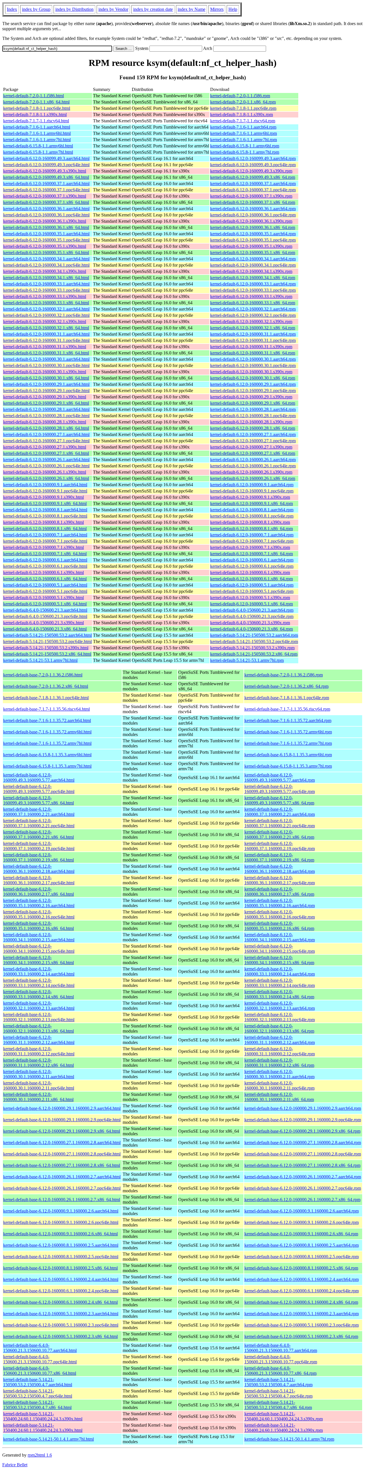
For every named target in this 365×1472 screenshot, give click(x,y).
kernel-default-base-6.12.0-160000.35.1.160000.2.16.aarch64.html (38, 903)
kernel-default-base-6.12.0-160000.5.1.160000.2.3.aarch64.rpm (301, 1313)
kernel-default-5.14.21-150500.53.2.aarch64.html (47, 635)
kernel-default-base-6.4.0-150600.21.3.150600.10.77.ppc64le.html (40, 1359)
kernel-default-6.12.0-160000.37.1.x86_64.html (46, 202)
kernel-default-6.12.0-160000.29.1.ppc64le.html (46, 390)
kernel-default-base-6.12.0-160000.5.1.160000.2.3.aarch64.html (60, 1313)
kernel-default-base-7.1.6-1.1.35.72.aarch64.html (47, 720)
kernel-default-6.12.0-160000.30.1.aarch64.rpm (253, 359)
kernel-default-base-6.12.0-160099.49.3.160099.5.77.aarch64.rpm (279, 777)
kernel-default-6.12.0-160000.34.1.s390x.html (44, 271)
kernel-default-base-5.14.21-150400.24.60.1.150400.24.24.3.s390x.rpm (283, 1416)
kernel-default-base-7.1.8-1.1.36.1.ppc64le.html (46, 697)
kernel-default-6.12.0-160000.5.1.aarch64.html (45, 585)
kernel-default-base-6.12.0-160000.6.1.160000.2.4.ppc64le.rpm (301, 1290)
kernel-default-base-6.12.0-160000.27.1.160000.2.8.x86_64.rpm (302, 1165)
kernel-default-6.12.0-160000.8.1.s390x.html (43, 522)
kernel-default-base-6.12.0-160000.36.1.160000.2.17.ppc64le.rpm (279, 880)
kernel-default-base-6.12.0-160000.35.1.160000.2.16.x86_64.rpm (279, 926)
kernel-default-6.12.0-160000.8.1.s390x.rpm (250, 522)
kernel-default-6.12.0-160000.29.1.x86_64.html (46, 403)
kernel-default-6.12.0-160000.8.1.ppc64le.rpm (251, 516)
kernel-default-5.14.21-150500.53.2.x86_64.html (47, 654)
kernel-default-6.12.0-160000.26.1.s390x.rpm (251, 472)
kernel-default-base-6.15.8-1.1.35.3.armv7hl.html (47, 766)
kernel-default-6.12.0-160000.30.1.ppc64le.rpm (253, 365)
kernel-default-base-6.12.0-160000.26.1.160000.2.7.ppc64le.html (62, 1188)
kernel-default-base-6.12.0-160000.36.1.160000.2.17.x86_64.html (38, 892)
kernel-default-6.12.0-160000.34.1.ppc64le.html (46, 265)
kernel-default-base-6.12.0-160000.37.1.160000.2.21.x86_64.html (38, 835)
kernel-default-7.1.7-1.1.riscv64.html (36, 120)
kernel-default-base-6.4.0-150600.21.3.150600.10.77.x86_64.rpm (280, 1371)
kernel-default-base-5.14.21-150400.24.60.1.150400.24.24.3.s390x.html (42, 1416)
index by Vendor (113, 9)
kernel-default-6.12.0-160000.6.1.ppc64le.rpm (251, 566)
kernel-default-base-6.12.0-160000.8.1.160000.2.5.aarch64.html (60, 1245)
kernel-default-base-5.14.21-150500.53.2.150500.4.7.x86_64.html (37, 1405)
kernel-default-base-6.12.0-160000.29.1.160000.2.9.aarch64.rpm (302, 1108)
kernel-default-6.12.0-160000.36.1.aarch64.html (46, 208)
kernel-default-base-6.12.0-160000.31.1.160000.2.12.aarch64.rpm (279, 1040)
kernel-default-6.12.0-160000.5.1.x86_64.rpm (251, 603)
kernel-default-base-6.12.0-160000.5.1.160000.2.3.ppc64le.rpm (301, 1325)
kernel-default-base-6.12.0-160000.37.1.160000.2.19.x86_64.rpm (279, 857)
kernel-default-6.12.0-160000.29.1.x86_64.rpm (252, 403)
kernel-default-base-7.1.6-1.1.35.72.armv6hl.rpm (288, 731)
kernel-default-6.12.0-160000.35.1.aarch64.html (46, 233)
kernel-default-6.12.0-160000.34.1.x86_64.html (46, 277)
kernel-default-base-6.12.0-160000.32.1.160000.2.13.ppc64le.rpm (279, 1017)
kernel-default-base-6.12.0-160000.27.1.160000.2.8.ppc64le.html (62, 1153)
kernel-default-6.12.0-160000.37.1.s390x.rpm (251, 196)
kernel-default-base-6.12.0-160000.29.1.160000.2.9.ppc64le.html (62, 1119)
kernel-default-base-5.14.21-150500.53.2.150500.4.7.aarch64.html (37, 1382)
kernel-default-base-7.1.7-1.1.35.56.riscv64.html (46, 709)
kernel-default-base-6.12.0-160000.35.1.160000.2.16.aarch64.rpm (279, 903)
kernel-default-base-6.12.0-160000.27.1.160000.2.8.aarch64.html (62, 1142)
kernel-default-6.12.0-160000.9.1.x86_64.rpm (251, 503)
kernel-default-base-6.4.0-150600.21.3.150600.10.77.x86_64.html (39, 1371)
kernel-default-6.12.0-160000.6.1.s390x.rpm (250, 572)
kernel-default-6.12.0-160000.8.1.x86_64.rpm (251, 528)
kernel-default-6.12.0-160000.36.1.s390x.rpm (251, 221)
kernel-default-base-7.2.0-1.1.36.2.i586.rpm (283, 674)
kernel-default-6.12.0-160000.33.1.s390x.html (44, 296)
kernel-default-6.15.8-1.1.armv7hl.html (38, 152)
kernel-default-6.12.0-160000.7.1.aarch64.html (45, 534)
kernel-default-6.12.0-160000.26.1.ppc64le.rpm (253, 465)
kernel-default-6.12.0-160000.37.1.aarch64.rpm (253, 183)
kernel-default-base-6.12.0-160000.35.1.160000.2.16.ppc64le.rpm (279, 914)
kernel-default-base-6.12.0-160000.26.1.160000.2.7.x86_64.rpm (302, 1199)
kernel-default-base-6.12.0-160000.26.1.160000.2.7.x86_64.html (61, 1199)
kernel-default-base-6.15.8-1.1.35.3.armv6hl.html (47, 754)
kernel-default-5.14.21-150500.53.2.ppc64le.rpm (254, 641)
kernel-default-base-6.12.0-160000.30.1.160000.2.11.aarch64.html (38, 1074)
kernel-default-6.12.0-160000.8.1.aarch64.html (45, 509)
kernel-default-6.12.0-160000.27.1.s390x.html (44, 447)
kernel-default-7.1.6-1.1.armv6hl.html (37, 133)
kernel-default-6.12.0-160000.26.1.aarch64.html (46, 459)
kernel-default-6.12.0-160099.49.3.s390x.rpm (251, 171)
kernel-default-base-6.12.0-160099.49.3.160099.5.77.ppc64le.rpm (279, 789)
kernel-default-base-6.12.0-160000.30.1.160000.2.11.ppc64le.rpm (279, 1085)
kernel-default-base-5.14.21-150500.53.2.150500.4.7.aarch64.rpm (278, 1382)
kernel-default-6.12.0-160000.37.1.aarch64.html (46, 183)
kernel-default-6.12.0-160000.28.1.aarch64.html (46, 409)
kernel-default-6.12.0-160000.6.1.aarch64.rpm (251, 559)
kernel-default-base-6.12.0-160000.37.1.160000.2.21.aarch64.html (38, 812)
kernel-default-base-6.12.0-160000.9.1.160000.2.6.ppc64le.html (60, 1222)
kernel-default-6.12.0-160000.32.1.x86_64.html (46, 327)
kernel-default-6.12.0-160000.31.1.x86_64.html (46, 352)
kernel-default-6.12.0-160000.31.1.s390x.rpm (251, 346)
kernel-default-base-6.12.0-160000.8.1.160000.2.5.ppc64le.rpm (301, 1256)
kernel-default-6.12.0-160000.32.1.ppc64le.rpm (253, 315)
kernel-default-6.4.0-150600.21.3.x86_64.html (45, 628)
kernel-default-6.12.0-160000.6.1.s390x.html (43, 572)
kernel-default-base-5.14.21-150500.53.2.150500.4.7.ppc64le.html (37, 1393)
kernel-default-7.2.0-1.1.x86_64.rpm (243, 102)
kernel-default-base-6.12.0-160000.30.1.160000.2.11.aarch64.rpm (279, 1074)
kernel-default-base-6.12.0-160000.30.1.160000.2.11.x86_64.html (38, 1097)
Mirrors (217, 9)
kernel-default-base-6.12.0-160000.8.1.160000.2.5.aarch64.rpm (301, 1245)
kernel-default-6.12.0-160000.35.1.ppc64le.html (46, 240)
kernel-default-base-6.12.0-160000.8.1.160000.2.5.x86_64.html (60, 1268)
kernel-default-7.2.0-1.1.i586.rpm (240, 95)
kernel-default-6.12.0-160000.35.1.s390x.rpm (251, 246)
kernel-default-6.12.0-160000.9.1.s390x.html (43, 497)
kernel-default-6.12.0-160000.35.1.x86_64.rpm (252, 252)
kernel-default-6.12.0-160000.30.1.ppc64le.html (46, 365)
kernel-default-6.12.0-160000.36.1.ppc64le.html (46, 214)
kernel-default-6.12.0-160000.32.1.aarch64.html (46, 309)
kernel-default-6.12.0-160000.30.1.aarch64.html (46, 359)
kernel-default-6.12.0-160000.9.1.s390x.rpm (250, 497)
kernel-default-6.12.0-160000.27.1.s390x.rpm (251, 447)
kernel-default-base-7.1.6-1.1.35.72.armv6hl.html (47, 731)
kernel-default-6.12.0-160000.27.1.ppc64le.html (46, 440)
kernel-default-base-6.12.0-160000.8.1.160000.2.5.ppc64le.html (60, 1256)
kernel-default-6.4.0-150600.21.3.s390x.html (43, 622)
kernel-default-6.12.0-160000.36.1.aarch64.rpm (253, 208)
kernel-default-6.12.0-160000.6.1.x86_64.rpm (251, 578)
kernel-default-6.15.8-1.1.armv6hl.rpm (244, 145)
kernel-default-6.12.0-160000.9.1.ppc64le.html (45, 490)
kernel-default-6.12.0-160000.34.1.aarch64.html (46, 258)
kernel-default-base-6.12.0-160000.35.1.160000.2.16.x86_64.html (38, 926)
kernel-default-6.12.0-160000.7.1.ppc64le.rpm (251, 541)
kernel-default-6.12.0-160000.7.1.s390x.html (43, 547)
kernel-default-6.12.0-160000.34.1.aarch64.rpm (253, 258)
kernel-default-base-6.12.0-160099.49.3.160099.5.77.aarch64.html (38, 777)
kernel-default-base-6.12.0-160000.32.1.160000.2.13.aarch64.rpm (279, 1006)
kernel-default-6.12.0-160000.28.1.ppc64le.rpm (253, 415)
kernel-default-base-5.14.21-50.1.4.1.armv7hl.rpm (289, 1439)
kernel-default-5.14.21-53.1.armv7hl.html (40, 660)
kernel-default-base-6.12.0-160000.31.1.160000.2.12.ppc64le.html (38, 1051)
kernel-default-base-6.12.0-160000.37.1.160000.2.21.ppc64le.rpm (279, 823)
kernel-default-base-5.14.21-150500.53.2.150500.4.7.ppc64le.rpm (278, 1393)
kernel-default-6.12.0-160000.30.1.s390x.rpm (251, 371)
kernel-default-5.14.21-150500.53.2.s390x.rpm (252, 647)
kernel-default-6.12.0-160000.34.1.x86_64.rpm (252, 277)
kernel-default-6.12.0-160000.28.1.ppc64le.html (46, 415)
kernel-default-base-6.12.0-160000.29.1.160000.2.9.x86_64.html (61, 1131)
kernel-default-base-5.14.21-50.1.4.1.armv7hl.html (48, 1439)
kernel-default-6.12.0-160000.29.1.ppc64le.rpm (253, 390)
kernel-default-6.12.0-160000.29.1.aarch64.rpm (253, 384)
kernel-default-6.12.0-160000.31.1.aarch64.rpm (253, 334)
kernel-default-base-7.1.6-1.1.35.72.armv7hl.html (47, 743)
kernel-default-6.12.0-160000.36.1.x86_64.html (46, 227)
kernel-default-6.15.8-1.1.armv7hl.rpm (244, 152)
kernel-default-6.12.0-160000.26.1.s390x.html (44, 472)
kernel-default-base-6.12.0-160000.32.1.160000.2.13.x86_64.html (38, 1028)
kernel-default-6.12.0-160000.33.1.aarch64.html (46, 283)
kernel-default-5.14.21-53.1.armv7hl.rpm (247, 660)
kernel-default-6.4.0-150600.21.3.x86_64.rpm (251, 628)
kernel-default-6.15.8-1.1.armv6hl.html (38, 145)
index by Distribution (74, 9)
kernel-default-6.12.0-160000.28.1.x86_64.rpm (252, 428)
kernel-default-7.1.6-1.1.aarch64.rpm (243, 127)
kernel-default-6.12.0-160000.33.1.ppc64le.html (46, 290)
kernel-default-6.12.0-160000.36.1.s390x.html (44, 221)
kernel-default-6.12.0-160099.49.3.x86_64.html (46, 177)
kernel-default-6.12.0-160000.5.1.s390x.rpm (250, 597)
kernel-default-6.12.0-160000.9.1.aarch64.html (45, 484)
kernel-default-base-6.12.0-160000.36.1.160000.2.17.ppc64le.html (38, 880)
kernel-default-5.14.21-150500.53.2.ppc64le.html (47, 641)
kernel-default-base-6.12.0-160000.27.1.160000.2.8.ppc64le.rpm (302, 1153)
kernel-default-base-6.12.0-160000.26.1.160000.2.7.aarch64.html (62, 1176)
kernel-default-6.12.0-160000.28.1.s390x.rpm (251, 421)
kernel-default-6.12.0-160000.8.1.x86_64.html (45, 528)
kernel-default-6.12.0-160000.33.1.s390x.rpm (251, 296)
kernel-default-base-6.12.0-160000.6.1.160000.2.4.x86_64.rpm (301, 1302)
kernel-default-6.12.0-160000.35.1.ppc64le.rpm (253, 240)
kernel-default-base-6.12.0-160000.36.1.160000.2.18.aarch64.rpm (279, 869)
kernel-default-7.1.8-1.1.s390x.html (35, 114)
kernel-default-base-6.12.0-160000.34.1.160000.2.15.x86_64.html (38, 960)
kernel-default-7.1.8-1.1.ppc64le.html (36, 108)
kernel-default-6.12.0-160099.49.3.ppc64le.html (46, 164)
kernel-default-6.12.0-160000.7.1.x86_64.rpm (251, 553)
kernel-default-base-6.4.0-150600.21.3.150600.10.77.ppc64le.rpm (280, 1359)
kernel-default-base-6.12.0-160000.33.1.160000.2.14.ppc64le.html (38, 983)
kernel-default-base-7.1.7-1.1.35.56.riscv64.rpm (287, 709)
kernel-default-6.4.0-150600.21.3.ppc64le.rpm (251, 616)
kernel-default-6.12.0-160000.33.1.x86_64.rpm (252, 302)
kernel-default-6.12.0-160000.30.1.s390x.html (44, 371)
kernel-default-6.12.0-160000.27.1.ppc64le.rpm (253, 440)
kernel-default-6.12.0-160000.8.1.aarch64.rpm (251, 509)
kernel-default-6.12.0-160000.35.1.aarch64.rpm (253, 233)
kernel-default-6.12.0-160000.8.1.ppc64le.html (45, 516)
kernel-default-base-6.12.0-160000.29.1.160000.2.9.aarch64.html (62, 1108)
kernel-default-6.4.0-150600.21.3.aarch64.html (45, 610)
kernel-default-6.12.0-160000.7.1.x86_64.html (45, 553)
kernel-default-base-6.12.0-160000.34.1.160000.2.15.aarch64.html (38, 937)
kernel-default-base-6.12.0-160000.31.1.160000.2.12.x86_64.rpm (279, 1063)
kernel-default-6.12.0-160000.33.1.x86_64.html (46, 302)
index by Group (36, 9)
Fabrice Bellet (14, 1464)
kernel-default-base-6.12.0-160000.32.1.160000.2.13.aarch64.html (38, 1006)
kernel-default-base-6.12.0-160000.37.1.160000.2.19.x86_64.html (38, 857)
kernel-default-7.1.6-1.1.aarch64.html (36, 127)
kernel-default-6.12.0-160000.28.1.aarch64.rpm (253, 409)
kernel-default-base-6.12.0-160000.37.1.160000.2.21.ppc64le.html (38, 823)
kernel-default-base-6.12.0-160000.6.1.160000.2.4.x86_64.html (60, 1302)
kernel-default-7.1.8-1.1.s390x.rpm (241, 114)
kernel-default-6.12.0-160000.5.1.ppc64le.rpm (251, 591)
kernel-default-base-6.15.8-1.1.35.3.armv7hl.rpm (288, 766)
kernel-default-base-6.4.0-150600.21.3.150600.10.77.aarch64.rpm (280, 1348)
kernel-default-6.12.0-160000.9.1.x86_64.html (45, 503)
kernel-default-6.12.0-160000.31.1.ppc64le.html (46, 340)
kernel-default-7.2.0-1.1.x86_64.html (36, 102)
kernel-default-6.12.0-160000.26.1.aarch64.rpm (253, 459)
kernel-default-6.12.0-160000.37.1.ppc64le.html (46, 189)
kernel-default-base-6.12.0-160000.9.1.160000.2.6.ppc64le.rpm (301, 1222)
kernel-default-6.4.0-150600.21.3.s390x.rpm (250, 622)
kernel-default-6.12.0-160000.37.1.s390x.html (44, 196)
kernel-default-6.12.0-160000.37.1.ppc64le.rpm (253, 189)
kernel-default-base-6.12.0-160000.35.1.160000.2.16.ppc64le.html (38, 914)
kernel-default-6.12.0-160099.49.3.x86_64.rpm (252, 177)
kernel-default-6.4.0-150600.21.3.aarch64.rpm (251, 610)
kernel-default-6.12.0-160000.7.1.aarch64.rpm (251, 534)
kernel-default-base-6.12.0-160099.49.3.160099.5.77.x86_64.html (38, 800)
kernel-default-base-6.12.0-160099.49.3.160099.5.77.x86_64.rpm (279, 800)
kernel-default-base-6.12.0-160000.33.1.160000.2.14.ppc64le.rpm (279, 983)
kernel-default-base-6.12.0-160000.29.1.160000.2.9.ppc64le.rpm (302, 1119)
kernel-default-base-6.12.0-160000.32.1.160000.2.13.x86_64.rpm (279, 1028)
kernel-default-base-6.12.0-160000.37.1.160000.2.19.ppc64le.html (38, 846)
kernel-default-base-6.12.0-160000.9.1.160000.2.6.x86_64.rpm (301, 1233)
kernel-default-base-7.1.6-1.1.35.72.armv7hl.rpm (288, 743)
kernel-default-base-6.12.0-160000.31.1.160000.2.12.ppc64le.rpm (279, 1051)
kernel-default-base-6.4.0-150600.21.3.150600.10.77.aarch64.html (40, 1348)
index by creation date (153, 9)
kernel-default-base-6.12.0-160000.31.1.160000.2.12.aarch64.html (38, 1040)
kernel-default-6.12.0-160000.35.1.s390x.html (44, 246)
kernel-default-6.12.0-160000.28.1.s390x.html (44, 421)
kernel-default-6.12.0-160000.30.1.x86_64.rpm (252, 378)
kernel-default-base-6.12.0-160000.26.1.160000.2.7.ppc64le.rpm (302, 1188)
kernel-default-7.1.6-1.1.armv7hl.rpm (243, 139)
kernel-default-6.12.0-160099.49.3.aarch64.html (46, 158)
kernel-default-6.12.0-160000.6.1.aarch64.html (45, 559)
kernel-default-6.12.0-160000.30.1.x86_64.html (46, 378)
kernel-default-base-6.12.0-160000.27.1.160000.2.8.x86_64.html (61, 1165)
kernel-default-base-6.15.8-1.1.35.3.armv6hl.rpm (288, 754)
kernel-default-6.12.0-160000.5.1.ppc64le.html (45, 591)
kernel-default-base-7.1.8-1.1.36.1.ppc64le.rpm (286, 697)
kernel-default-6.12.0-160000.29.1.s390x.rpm (251, 396)
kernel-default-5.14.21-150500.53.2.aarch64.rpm (254, 635)
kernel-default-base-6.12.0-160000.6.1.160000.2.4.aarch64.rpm (301, 1279)
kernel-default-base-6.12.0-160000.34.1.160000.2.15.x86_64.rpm (279, 960)
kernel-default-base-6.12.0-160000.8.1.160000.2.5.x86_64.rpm (301, 1268)
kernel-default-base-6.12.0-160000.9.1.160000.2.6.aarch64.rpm (301, 1211)
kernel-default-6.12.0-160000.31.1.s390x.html (44, 346)
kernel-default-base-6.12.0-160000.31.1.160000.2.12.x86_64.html (38, 1063)
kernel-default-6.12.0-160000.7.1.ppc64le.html (45, 541)
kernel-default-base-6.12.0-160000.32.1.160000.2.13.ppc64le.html (38, 1017)
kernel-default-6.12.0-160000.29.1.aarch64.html (46, 384)
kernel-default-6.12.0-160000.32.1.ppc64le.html (46, 315)
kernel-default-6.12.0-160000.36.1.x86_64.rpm (252, 227)
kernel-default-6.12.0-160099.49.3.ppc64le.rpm (253, 164)
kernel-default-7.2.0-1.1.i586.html (33, 95)
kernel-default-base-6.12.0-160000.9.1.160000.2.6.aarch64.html (60, 1211)
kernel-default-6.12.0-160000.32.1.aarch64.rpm (253, 309)
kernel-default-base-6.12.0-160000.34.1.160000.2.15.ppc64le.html (38, 949)
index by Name (191, 9)
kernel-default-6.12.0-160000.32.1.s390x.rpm (251, 321)
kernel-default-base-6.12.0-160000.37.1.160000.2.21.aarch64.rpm (279, 812)
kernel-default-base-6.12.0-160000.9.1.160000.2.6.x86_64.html (60, 1233)
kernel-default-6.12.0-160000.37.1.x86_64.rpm (252, 202)
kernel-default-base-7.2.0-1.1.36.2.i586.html (42, 674)
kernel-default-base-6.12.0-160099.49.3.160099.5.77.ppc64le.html (38, 789)
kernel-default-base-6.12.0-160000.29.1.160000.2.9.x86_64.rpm (302, 1131)
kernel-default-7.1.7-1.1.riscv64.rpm (242, 120)
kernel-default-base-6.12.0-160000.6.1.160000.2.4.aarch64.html (60, 1279)
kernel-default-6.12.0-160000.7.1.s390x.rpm (250, 547)
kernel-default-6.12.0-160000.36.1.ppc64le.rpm (253, 214)
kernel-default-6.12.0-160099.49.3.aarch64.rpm (253, 158)
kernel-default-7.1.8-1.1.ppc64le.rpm (243, 108)
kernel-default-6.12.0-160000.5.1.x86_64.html (45, 603)
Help (232, 9)
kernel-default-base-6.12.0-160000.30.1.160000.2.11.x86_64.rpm (279, 1097)
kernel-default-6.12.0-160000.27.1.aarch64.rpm (253, 434)
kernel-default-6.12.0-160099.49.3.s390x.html (44, 171)
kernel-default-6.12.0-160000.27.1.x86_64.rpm (252, 453)
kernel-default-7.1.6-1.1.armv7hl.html (37, 139)
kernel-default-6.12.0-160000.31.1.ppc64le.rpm (253, 340)
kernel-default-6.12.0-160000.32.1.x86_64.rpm (252, 327)
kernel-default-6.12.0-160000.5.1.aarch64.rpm (251, 585)
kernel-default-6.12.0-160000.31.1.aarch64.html (46, 334)
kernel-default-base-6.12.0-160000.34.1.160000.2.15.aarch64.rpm (279, 937)
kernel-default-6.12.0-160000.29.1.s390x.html (44, 396)
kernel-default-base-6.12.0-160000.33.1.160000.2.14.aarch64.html (38, 971)
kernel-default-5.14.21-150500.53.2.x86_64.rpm (253, 654)
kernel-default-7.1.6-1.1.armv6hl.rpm (243, 133)
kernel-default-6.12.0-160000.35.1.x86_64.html (46, 252)
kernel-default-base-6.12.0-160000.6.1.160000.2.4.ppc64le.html (60, 1290)
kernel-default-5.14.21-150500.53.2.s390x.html (45, 647)
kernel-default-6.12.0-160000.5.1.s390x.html (43, 597)
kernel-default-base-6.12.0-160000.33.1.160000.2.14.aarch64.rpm (279, 971)
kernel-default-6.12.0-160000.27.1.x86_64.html (46, 453)
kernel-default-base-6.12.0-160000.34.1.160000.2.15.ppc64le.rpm (279, 949)
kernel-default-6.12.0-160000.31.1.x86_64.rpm (252, 352)
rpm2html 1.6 (40, 1455)
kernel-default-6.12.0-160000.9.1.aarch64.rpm (251, 484)
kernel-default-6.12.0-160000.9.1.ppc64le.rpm (251, 490)
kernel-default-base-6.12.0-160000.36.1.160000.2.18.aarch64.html (38, 869)
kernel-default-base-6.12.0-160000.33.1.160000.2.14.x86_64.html (38, 994)
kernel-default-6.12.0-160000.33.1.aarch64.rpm (253, 283)
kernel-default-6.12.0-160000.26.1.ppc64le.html (46, 465)
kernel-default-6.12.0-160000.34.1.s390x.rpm (251, 271)
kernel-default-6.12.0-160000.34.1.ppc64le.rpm (253, 265)
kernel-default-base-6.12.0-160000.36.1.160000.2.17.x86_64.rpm (279, 892)
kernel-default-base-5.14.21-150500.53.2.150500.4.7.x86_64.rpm (278, 1405)
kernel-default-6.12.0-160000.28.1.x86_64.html (46, 428)
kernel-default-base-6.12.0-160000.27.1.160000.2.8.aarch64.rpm (302, 1142)
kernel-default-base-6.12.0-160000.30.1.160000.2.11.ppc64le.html (38, 1085)
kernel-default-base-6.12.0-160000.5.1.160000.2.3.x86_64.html (60, 1336)
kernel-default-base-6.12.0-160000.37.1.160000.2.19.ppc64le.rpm (279, 846)
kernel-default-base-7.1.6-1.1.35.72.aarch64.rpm (287, 720)
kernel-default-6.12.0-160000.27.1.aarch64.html (46, 434)
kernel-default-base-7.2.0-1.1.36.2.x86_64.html (45, 686)
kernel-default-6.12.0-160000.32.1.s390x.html (44, 321)
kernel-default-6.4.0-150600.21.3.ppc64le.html (45, 616)
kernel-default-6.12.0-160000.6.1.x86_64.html (45, 578)
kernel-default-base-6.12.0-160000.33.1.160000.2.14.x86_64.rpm (279, 994)
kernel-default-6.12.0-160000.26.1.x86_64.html (46, 478)
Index (12, 9)
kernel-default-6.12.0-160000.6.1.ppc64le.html (45, 566)
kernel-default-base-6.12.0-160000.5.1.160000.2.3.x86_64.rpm (301, 1336)
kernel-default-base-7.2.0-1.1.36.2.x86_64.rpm (286, 686)
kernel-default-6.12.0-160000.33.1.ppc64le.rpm (253, 290)
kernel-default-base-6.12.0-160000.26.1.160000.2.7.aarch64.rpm (302, 1176)
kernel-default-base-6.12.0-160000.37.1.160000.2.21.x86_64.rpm (279, 835)
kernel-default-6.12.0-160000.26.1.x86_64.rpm (252, 478)
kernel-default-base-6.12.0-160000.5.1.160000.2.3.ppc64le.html (60, 1325)
